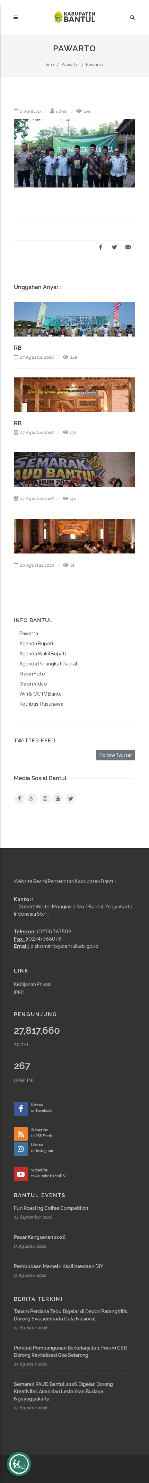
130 (72, 432)
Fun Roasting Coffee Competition (51, 1208)
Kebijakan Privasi (32, 984)
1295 (87, 111)
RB (17, 347)
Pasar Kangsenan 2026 (40, 1237)
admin (61, 111)
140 (72, 498)
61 (71, 565)
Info (50, 64)
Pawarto (70, 64)
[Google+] (32, 798)
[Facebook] (19, 798)
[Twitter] (70, 798)
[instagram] (45, 798)
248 (73, 357)
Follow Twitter (115, 755)
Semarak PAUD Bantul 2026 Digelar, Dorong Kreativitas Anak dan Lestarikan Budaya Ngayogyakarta (63, 1391)
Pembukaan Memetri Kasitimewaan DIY (58, 1266)
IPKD (19, 992)
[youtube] (57, 798)
